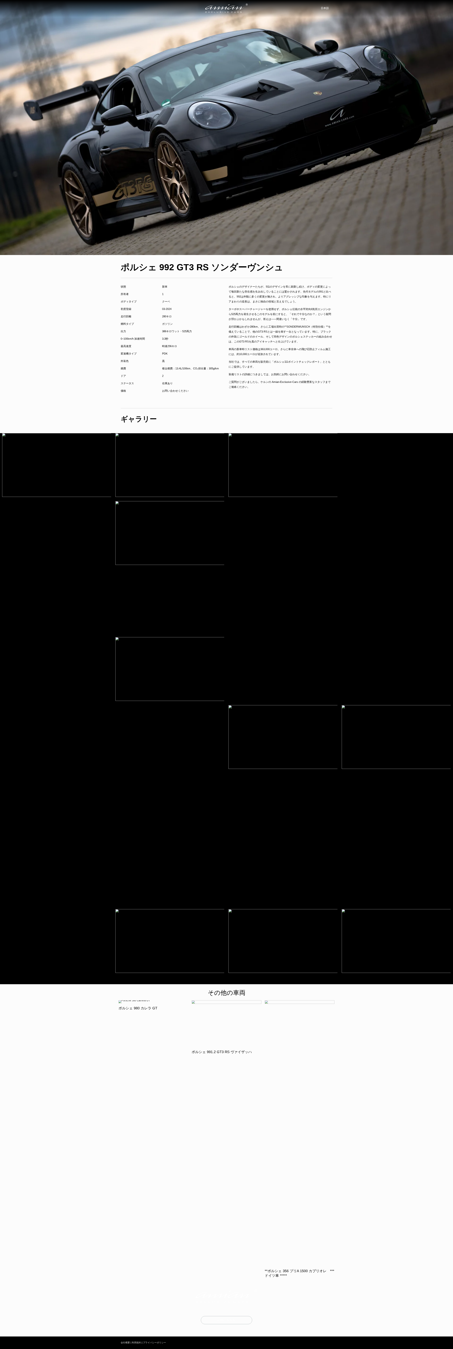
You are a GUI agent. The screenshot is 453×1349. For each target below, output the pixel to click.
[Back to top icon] (436, 1341)
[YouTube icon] (317, 1343)
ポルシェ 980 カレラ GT (138, 1008)
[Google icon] (329, 1343)
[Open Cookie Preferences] (8, 1344)
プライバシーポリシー (154, 1342)
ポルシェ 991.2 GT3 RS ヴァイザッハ (222, 1052)
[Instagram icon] (309, 1343)
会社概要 (125, 1342)
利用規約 (136, 1342)
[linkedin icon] (323, 1343)
